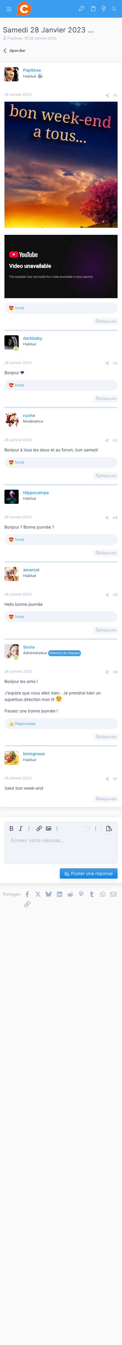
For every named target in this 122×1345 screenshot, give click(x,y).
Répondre (109, 321)
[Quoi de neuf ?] (104, 9)
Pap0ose (14, 38)
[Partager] (107, 95)
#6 (115, 672)
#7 (115, 779)
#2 (115, 363)
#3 (115, 440)
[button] (9, 9)
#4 (115, 517)
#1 (115, 95)
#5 (115, 595)
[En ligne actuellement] (16, 348)
